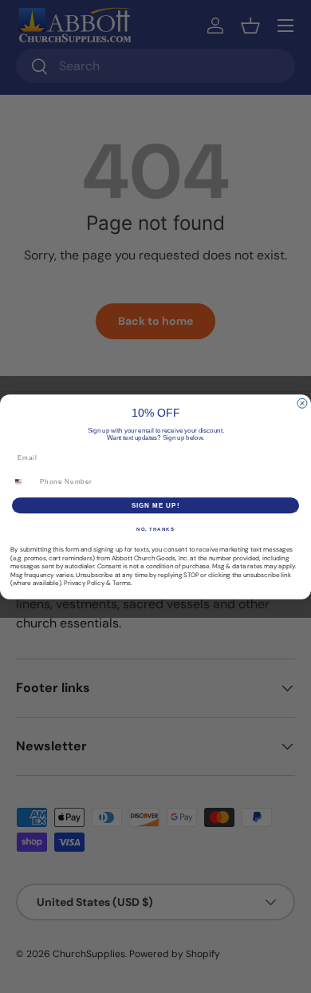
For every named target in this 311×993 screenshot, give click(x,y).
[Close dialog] (302, 403)
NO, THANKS (155, 529)
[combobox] (23, 481)
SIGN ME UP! (156, 504)
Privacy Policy (84, 583)
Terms (121, 583)
